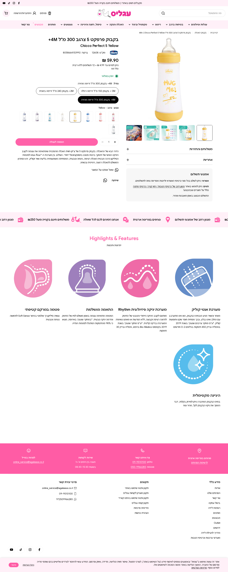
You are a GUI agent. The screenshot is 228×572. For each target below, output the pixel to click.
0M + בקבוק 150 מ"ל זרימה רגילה (98, 91)
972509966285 (64, 499)
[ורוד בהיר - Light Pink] (113, 117)
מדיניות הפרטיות (199, 567)
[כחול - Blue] (88, 117)
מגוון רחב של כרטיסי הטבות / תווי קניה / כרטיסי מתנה (159, 186)
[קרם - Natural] (62, 117)
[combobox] (192, 13)
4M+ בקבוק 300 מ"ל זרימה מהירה (98, 99)
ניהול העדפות (28, 565)
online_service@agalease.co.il (28, 462)
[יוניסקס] (113, 129)
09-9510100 (139, 462)
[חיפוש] (163, 13)
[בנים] (24, 117)
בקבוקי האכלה (200, 33)
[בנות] (37, 117)
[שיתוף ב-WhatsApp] (105, 180)
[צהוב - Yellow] (75, 117)
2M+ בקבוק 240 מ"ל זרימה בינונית (56, 91)
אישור (13, 565)
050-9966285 (138, 467)
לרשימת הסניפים (199, 462)
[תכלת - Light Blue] (50, 117)
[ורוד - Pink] (101, 117)
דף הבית (214, 33)
